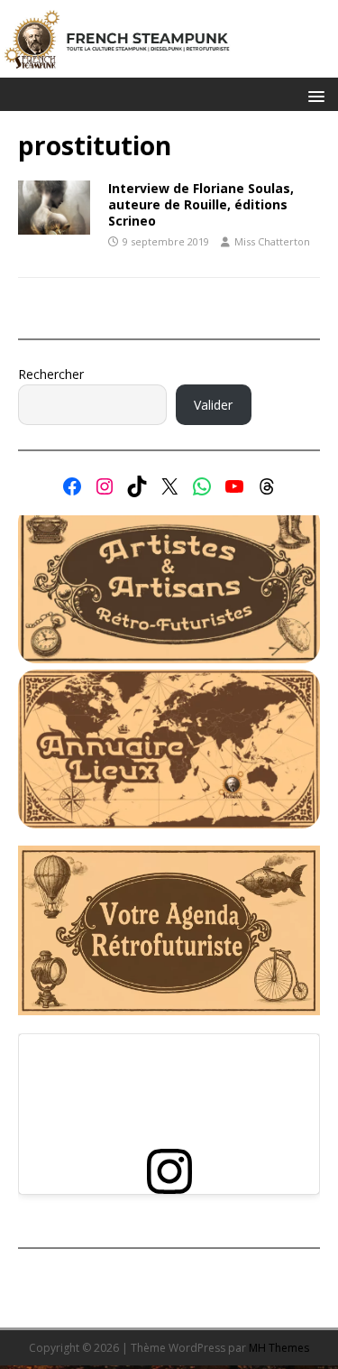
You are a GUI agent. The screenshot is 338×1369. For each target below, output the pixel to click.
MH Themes (279, 1347)
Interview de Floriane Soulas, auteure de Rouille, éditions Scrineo (201, 204)
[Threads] (267, 486)
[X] (169, 486)
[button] (313, 95)
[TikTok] (137, 486)
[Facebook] (72, 486)
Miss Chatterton (272, 241)
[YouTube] (234, 486)
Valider (213, 404)
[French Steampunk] (169, 67)
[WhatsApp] (202, 486)
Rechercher (51, 374)
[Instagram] (104, 486)
